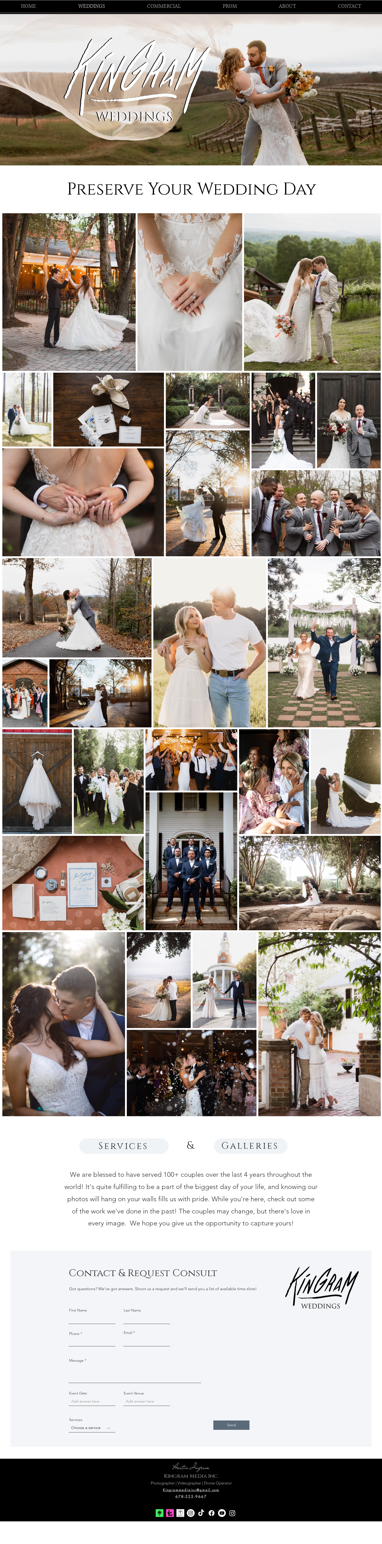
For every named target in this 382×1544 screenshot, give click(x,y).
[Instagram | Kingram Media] (232, 1513)
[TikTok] (201, 1513)
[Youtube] (222, 1513)
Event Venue (134, 1393)
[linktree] (159, 1513)
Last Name (132, 1310)
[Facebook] (211, 1513)
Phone (74, 1333)
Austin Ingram (191, 1467)
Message (76, 1360)
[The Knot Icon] (170, 1513)
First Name (78, 1310)
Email (128, 1332)
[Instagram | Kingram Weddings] (191, 1513)
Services (75, 1420)
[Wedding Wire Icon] (180, 1513)
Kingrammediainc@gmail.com (191, 1490)
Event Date (78, 1393)
